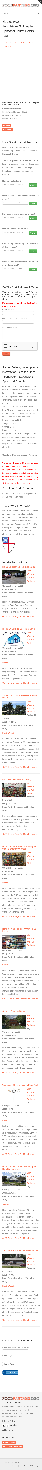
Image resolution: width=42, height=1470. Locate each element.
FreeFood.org (9, 1443)
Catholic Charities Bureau (14, 1011)
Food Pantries (21, 7)
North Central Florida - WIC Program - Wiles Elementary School (20, 847)
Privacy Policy (8, 1421)
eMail (15, 318)
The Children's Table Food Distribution (20, 1250)
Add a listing (7, 1430)
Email (4, 733)
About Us (23, 1466)
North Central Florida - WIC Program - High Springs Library (20, 1167)
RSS (3, 1425)
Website (6, 125)
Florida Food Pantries (19, 43)
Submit (6, 354)
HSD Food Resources (12, 1447)
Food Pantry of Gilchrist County (17, 779)
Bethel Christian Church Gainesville (18, 567)
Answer (33, 185)
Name (8, 309)
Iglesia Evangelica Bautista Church (18, 629)
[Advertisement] (21, 78)
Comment (9, 327)
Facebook (7, 129)
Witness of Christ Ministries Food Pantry (21, 1085)
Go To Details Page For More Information (20, 616)
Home (7, 43)
